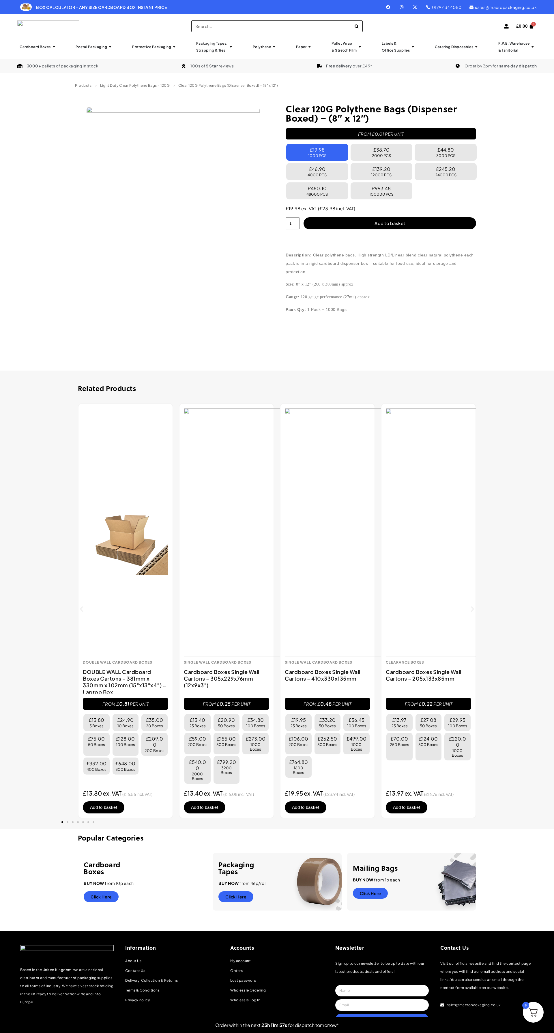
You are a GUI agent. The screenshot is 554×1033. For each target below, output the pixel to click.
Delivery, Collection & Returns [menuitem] (151, 980)
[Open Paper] (309, 47)
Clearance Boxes (405, 662)
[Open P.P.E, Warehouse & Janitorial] (532, 47)
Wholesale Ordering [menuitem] (248, 990)
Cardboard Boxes (102, 868)
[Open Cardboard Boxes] (54, 47)
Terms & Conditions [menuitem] (142, 990)
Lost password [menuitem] (243, 980)
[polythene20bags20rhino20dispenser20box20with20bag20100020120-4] (173, 175)
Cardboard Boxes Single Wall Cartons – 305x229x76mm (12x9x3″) (221, 678)
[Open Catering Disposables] (476, 47)
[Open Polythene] (274, 47)
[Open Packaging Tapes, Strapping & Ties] (231, 47)
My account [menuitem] (240, 961)
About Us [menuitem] (133, 961)
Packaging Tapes (236, 868)
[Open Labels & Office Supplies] (413, 47)
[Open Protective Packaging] (174, 47)
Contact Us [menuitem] (135, 970)
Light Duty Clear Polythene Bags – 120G (135, 85)
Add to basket (390, 223)
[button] (81, 609)
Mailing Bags (375, 868)
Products (83, 85)
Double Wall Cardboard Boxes (117, 662)
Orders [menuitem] (236, 970)
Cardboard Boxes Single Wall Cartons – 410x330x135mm (322, 675)
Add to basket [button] (103, 807)
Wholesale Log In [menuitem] (245, 1000)
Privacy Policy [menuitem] (137, 1000)
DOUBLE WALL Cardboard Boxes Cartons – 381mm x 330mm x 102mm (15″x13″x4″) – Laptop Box (124, 681)
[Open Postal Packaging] (110, 47)
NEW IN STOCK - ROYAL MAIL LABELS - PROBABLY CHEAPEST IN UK (278, 7)
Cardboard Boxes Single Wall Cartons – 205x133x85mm (423, 675)
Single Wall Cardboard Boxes (217, 662)
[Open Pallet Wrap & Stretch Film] (360, 47)
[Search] (356, 26)
